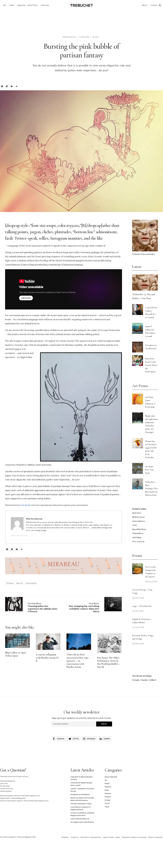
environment (31, 583)
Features (108, 787)
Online (11, 5)
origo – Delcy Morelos (142, 606)
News (107, 790)
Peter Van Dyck (138, 542)
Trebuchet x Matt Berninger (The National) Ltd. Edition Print (151, 488)
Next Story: (84, 607)
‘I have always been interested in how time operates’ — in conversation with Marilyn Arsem (77, 660)
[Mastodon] (7, 86)
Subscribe (45, 5)
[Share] (17, 86)
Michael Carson (138, 517)
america (19, 583)
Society (96, 37)
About (144, 5)
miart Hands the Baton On (80, 819)
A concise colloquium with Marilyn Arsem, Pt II (47, 657)
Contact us (75, 837)
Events (107, 783)
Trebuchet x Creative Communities (134, 837)
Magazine (22, 5)
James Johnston (138, 521)
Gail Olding (136, 537)
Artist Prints (33, 5)
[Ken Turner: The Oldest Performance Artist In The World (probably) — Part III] (109, 643)
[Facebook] (2, 86)
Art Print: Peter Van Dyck (149, 469)
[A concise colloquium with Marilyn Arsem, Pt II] (48, 641)
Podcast (108, 797)
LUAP (134, 525)
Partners (108, 793)
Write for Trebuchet (155, 837)
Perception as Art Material (80, 794)
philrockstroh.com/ (19, 535)
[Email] (12, 86)
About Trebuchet (111, 777)
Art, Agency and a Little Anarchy (82, 822)
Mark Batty (136, 513)
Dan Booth (25, 505)
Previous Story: (42, 607)
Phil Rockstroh (69, 37)
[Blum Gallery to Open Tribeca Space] (17, 640)
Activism (9, 583)
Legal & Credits (108, 837)
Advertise (64, 837)
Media (118, 837)
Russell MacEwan (139, 529)
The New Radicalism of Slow (81, 804)
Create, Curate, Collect (144, 680)
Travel (107, 807)
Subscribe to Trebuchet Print (90, 837)
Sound (107, 803)
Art (4, 5)
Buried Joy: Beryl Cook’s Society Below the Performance (151, 365)
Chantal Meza (137, 533)
